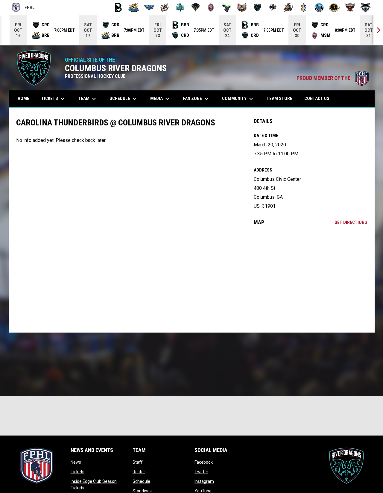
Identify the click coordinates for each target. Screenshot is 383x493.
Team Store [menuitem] (282, 98)
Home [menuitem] (23, 98)
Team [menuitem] (88, 98)
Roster (139, 471)
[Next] (378, 30)
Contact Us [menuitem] (316, 98)
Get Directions (351, 222)
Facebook (203, 462)
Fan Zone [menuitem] (196, 98)
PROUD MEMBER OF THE (333, 78)
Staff (138, 462)
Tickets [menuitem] (53, 98)
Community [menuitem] (238, 98)
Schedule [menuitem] (124, 98)
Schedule (141, 481)
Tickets (77, 471)
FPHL (23, 8)
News (76, 462)
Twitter (201, 471)
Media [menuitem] (160, 98)
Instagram (204, 481)
